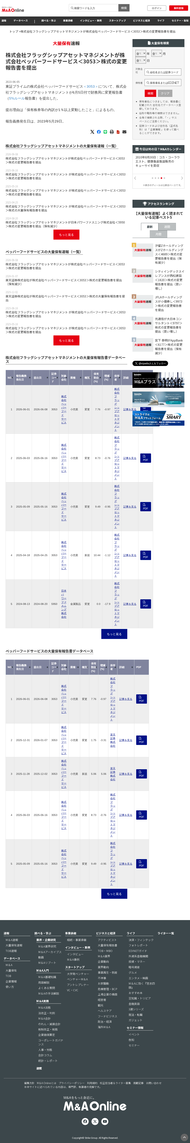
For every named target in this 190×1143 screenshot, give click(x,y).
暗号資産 (134, 967)
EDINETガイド (138, 951)
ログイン (157, 8)
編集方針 (29, 1083)
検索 (124, 8)
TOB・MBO (105, 951)
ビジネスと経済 (141, 20)
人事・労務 (45, 1050)
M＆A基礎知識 (47, 977)
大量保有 (11, 970)
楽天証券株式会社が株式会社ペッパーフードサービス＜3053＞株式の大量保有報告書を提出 (65, 298)
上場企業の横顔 (107, 994)
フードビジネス (107, 1016)
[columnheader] (10, 377)
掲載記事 (138, 1083)
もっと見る (66, 234)
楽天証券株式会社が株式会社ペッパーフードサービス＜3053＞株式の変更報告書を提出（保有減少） (64, 282)
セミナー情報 (135, 1028)
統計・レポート (48, 1061)
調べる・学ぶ (48, 20)
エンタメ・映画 (138, 978)
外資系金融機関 (138, 956)
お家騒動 (103, 983)
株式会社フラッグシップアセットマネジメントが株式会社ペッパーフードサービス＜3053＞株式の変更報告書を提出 (65, 160)
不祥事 (102, 978)
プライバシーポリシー (72, 1083)
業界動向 (103, 967)
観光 (100, 1005)
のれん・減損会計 (49, 1024)
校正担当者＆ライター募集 (115, 1083)
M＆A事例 (73, 959)
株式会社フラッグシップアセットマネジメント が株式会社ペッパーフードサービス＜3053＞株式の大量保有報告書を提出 (66, 208)
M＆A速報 (12, 940)
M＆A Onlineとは (46, 1083)
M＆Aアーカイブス (50, 952)
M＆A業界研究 (47, 946)
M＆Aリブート (47, 963)
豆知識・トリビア (140, 998)
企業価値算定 (46, 1035)
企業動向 (103, 961)
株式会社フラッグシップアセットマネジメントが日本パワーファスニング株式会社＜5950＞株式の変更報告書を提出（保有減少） (65, 224)
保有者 (139, 83)
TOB (8, 976)
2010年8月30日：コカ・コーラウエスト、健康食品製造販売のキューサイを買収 (157, 161)
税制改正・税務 (48, 1029)
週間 (167, 226)
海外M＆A (104, 1027)
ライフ (160, 20)
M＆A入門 (42, 970)
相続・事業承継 (76, 940)
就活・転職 (135, 1015)
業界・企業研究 (46, 940)
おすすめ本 (135, 993)
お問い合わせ (154, 1083)
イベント (134, 1034)
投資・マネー (137, 961)
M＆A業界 (104, 956)
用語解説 (43, 982)
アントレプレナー (78, 985)
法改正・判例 (46, 1013)
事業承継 (68, 20)
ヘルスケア (105, 1011)
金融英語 (134, 1004)
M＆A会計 (44, 1018)
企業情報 (11, 981)
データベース (21, 20)
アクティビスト (107, 940)
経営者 (102, 1000)
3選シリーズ (136, 1009)
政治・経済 (105, 1021)
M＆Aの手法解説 (48, 993)
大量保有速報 (14, 945)
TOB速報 (11, 951)
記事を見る (129, 409)
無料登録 (179, 8)
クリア (165, 93)
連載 (39, 1068)
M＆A (9, 965)
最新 (150, 226)
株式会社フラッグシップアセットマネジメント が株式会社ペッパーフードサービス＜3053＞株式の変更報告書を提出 (66, 176)
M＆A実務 (42, 1001)
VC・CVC (72, 990)
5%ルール (17, 98)
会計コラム (45, 1055)
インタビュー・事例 (91, 20)
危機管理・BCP (107, 989)
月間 (158, 234)
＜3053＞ (89, 61)
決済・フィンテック (141, 940)
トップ (13, 31)
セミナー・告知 (180, 20)
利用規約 (92, 1083)
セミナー (134, 1045)
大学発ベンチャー (78, 974)
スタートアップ (117, 20)
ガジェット (135, 1020)
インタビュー (75, 954)
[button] (152, 178)
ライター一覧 (166, 933)
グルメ (133, 972)
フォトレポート (138, 945)
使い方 (10, 987)
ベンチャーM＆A (77, 979)
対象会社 (139, 70)
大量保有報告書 (107, 945)
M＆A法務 (44, 1007)
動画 (41, 957)
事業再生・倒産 (107, 972)
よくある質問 (46, 988)
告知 (131, 1040)
